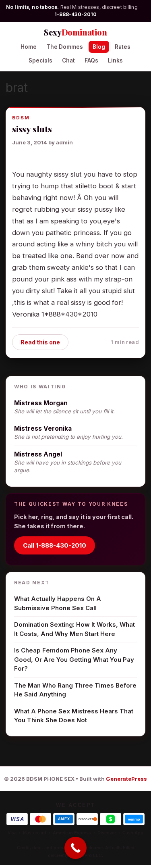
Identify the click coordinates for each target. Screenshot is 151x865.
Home (29, 47)
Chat (68, 60)
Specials (40, 60)
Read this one (40, 342)
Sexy (75, 32)
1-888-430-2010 (75, 14)
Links (115, 60)
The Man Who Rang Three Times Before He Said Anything (75, 690)
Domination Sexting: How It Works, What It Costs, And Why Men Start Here (74, 629)
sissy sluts (32, 128)
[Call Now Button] (75, 848)
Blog (99, 47)
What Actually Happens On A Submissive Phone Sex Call (57, 603)
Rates (122, 47)
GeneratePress (126, 778)
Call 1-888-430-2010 (54, 545)
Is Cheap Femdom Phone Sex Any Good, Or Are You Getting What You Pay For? (74, 659)
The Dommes (64, 47)
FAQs (91, 60)
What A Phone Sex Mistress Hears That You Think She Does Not (73, 715)
